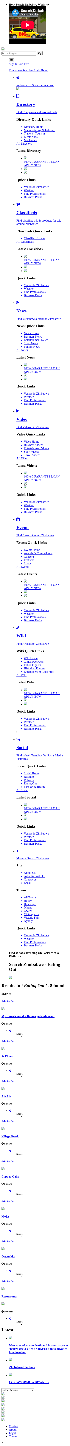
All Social (22, 790)
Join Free (23, 64)
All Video (22, 458)
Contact (13, 1426)
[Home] (2, 49)
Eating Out (9, 1001)
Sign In (13, 64)
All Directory (24, 143)
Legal (12, 1433)
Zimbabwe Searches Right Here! (28, 70)
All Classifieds (25, 241)
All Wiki (21, 675)
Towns (13, 1436)
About (12, 1429)
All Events (22, 566)
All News (22, 350)
